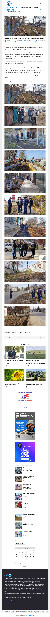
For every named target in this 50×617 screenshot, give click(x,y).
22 (30, 556)
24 (16, 559)
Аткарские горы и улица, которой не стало (29, 515)
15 (30, 554)
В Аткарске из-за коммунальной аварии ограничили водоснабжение (28, 486)
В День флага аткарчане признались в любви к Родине (29, 495)
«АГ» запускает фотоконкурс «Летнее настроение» (12, 383)
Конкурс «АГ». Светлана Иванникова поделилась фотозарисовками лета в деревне (35, 362)
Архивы (17, 540)
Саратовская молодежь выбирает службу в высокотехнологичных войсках (13, 362)
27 (25, 559)
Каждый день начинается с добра (28, 523)
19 (22, 556)
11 (19, 554)
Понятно (31, 615)
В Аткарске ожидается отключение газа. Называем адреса (28, 477)
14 (28, 554)
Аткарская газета (12, 8)
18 (19, 556)
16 (33, 554)
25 (19, 559)
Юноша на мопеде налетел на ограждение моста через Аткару (28, 469)
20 (25, 556)
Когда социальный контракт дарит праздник (27, 533)
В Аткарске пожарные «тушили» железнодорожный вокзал (28, 504)
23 (33, 556)
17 (16, 556)
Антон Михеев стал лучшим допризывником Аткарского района (34, 384)
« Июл (24, 566)
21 (28, 556)
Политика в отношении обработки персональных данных (17, 597)
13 (25, 554)
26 (22, 559)
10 (16, 554)
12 (22, 554)
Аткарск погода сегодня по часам (29, 7)
